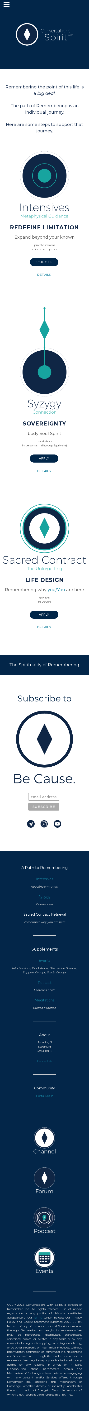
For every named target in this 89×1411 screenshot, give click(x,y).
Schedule (44, 262)
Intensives (44, 879)
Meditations (44, 1000)
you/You (56, 589)
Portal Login (44, 1095)
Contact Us (44, 1061)
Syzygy (44, 897)
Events (44, 960)
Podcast (45, 983)
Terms (37, 1317)
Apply (44, 458)
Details (44, 274)
